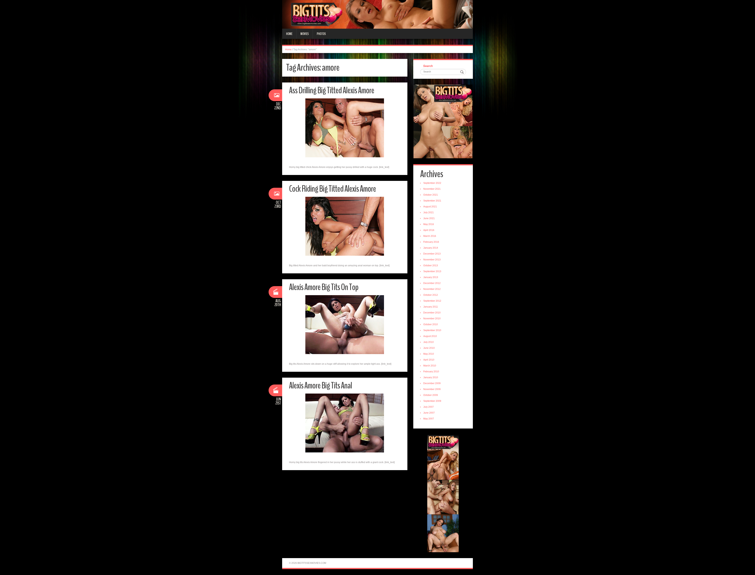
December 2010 (432, 312)
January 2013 (430, 277)
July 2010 (428, 342)
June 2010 (429, 348)
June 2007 (429, 412)
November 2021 (432, 189)
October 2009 (430, 395)
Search (428, 66)
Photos (321, 33)
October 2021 (430, 194)
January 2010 (430, 377)
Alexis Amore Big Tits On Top (323, 287)
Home (289, 33)
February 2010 (431, 371)
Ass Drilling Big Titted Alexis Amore (331, 90)
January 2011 (430, 306)
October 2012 (430, 295)
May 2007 (428, 418)
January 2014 (430, 247)
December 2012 (432, 283)
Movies (304, 33)
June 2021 (429, 218)
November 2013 (432, 259)
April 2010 (428, 359)
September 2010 (432, 330)
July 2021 (428, 212)
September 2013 (432, 271)
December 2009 (432, 383)
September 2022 (432, 183)
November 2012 (432, 289)
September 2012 (432, 300)
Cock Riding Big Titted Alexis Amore (332, 189)
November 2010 (432, 318)
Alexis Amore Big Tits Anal (320, 386)
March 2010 (429, 365)
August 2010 (430, 336)
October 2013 (430, 265)
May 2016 (428, 224)
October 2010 (430, 324)
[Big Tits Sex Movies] (377, 14)
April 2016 (428, 230)
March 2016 (429, 236)
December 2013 (432, 253)
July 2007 (428, 407)
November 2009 (432, 389)
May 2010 (428, 354)
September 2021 (432, 200)
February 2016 (431, 242)
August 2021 (430, 206)
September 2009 (432, 401)
